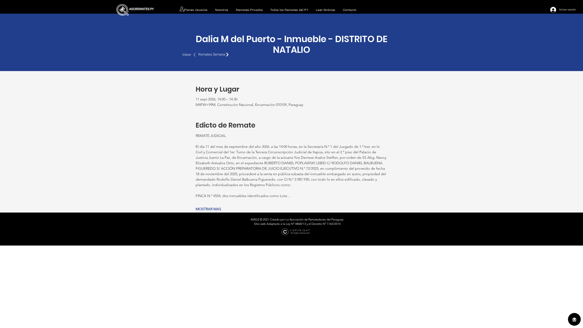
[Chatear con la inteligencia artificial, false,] (574, 319)
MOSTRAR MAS (208, 209)
